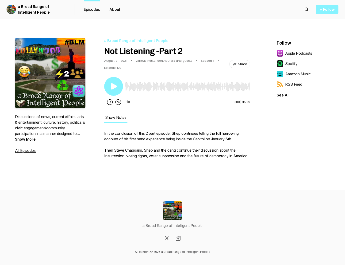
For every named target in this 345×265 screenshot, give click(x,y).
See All (283, 95)
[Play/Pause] (113, 86)
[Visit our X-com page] (167, 238)
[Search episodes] (306, 9)
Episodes (92, 9)
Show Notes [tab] (115, 117)
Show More (25, 139)
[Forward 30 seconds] (118, 102)
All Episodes (25, 150)
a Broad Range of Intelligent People (34, 9)
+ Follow (327, 9)
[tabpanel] (177, 147)
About (114, 9)
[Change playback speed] (128, 102)
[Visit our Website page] (178, 238)
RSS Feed (293, 84)
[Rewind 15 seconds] (110, 102)
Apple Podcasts (298, 53)
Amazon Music (298, 74)
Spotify (291, 63)
